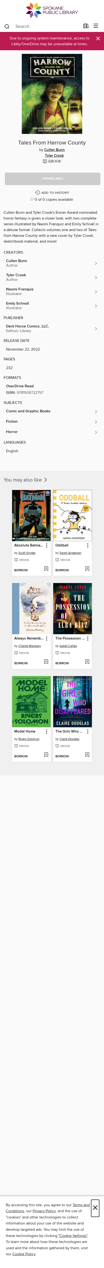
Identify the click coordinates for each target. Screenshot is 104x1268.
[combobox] (42, 26)
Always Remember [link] (29, 638)
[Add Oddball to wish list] (87, 569)
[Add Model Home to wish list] (46, 755)
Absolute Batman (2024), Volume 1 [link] (29, 545)
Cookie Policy (23, 1254)
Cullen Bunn (54, 150)
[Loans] (86, 27)
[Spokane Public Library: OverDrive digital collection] (52, 10)
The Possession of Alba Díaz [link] (70, 638)
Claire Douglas (69, 739)
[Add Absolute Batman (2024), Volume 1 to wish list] (46, 569)
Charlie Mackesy (29, 646)
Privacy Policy (44, 1211)
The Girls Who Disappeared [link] (70, 731)
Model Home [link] (24, 731)
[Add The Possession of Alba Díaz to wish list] (87, 662)
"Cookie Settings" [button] (72, 1235)
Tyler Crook (54, 156)
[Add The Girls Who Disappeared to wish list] (87, 755)
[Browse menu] (95, 26)
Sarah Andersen (70, 553)
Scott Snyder (27, 553)
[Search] (7, 26)
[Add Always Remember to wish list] (46, 662)
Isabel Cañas (68, 646)
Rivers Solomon (28, 739)
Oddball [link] (61, 545)
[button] (52, 179)
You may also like (23, 480)
